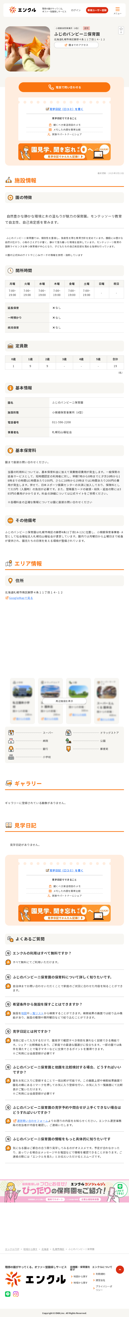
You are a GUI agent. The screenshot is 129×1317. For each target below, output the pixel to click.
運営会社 (100, 1280)
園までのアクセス (78, 45)
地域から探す (81, 1282)
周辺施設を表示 (64, 701)
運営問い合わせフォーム (32, 1121)
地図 (24, 1013)
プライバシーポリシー (104, 1288)
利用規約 (100, 1274)
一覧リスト (37, 1013)
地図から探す (81, 1276)
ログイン (76, 10)
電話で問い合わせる (68, 87)
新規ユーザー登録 (97, 10)
